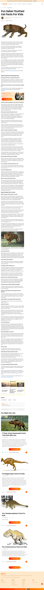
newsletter (13, 583)
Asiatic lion (16, 372)
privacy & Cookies (35, 582)
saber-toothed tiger (4, 89)
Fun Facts (4, 7)
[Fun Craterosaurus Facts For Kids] (14, 537)
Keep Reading (15, 449)
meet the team (14, 582)
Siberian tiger (12, 70)
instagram (23, 583)
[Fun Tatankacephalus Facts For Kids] (14, 503)
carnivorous (11, 446)
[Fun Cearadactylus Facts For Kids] (20, 385)
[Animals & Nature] (2, 452)
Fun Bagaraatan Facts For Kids (13, 474)
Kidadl (1, 7)
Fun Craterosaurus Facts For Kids (14, 547)
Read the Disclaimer (6, 409)
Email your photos (7, 99)
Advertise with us (3, 582)
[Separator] (42, 584)
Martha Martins (5, 437)
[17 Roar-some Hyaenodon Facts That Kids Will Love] (14, 423)
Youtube (23, 586)
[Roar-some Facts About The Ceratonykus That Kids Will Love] (13, 385)
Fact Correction (22, 409)
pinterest (23, 582)
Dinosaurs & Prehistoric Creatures (5, 388)
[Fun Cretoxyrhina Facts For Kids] (5, 384)
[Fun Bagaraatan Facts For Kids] (14, 463)
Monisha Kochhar (9, 18)
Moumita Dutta (10, 17)
